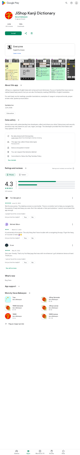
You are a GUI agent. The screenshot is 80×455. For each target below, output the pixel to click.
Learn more (17, 53)
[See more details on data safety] (12, 160)
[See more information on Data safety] (18, 120)
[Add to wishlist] (31, 33)
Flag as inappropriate (14, 324)
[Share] (25, 33)
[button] (12, 69)
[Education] (10, 113)
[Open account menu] (76, 2)
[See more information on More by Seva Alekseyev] (29, 293)
